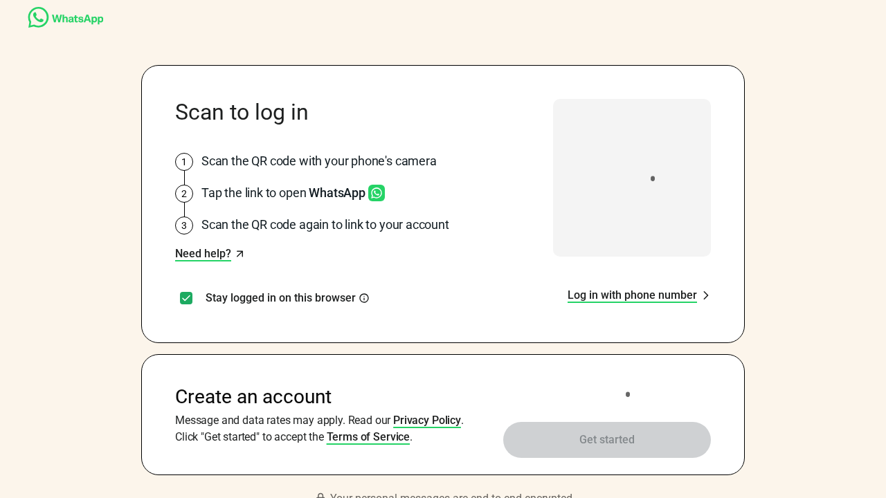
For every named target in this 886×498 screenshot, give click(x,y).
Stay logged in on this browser (281, 298)
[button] (210, 253)
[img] (364, 298)
